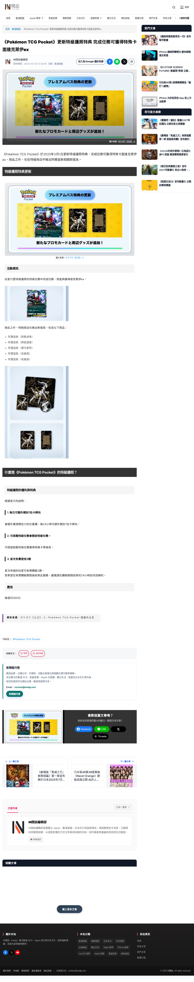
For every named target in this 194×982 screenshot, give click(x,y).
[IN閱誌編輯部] (8, 61)
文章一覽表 (121, 807)
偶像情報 (95, 941)
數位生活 (95, 947)
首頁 (7, 29)
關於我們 (7, 971)
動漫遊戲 (16, 29)
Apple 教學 (108, 947)
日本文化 (108, 941)
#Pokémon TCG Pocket (26, 639)
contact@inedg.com (25, 687)
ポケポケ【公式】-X (126, 141)
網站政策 (48, 971)
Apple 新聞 (99, 953)
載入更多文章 (69, 909)
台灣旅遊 (83, 947)
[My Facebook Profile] (5, 952)
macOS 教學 (84, 953)
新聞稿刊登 (14, 693)
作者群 (16, 971)
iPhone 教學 (123, 947)
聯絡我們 (37, 839)
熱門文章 (141, 952)
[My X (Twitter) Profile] (11, 952)
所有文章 (141, 946)
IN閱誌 (170, 971)
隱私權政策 (36, 971)
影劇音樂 (113, 953)
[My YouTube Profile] (17, 952)
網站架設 (125, 953)
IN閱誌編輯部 (20, 59)
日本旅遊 (120, 941)
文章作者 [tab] (12, 808)
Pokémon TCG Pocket (21, 154)
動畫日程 (141, 957)
